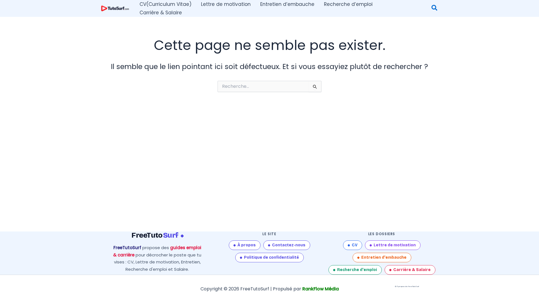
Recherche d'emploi (357, 269)
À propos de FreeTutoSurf (408, 286)
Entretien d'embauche (383, 257)
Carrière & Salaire (412, 269)
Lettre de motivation (395, 245)
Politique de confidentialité (271, 257)
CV (354, 245)
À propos (246, 245)
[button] (434, 8)
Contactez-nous (288, 245)
